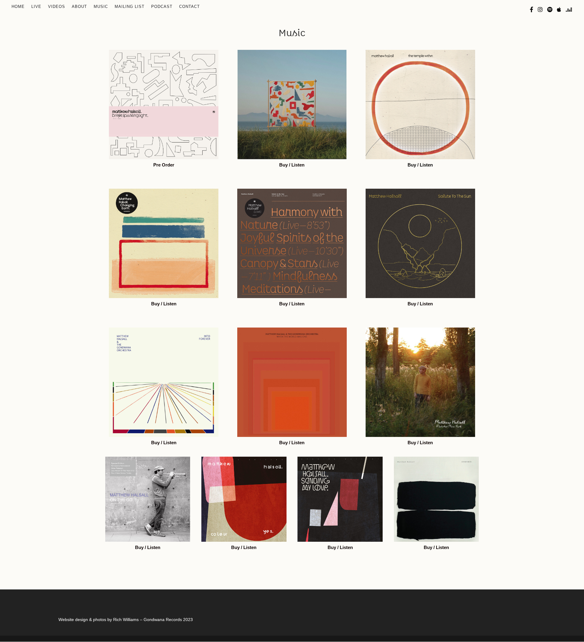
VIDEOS (56, 7)
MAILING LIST (129, 7)
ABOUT (79, 7)
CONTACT (189, 7)
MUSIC (101, 7)
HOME (18, 7)
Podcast (161, 7)
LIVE (36, 7)
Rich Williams (126, 619)
